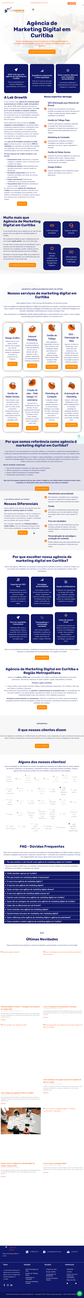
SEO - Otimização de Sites (71, 337)
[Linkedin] (71, 3)
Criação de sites (51, 1269)
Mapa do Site (71, 1280)
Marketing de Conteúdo (30, 1278)
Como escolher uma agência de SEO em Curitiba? (17, 1093)
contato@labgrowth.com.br (39, 3)
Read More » (3, 1020)
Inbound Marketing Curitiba (32, 1282)
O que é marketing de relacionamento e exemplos (59, 1007)
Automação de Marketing (51, 1275)
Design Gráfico (12, 337)
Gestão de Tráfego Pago (32, 1274)
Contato (69, 1272)
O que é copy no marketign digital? (54, 1163)
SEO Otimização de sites (32, 1270)
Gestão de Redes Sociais (52, 1279)
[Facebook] (74, 3)
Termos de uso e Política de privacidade (72, 1275)
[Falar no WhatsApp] (79, 1293)
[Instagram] (69, 3)
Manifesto (70, 1269)
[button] (33, 9)
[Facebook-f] (4, 1285)
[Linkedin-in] (11, 1285)
